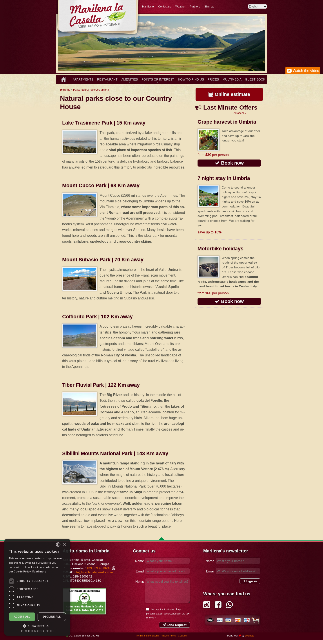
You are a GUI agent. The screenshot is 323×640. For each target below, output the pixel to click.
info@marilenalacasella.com (93, 572)
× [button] (64, 544)
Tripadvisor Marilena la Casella (84, 601)
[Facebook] (218, 606)
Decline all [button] (52, 616)
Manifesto (148, 6)
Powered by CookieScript (37, 631)
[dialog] (37, 587)
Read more (39, 571)
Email (140, 571)
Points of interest (158, 79)
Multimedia (232, 79)
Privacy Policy (169, 635)
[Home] (63, 79)
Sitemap (209, 6)
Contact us (164, 6)
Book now (232, 163)
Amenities (129, 79)
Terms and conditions (148, 635)
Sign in (251, 581)
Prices (213, 79)
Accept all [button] (22, 616)
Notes (139, 581)
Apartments (83, 79)
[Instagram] (206, 606)
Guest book (255, 79)
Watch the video (305, 71)
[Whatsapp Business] (229, 606)
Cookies (182, 635)
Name (139, 561)
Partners (195, 6)
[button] (37, 626)
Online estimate (231, 94)
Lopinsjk (249, 635)
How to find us (191, 79)
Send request (176, 625)
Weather (180, 6)
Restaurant (107, 79)
